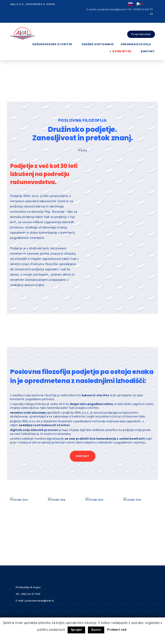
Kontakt (148, 51)
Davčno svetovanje (98, 44)
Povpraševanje (141, 34)
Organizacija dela (136, 44)
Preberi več (117, 630)
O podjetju (121, 51)
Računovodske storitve (52, 44)
